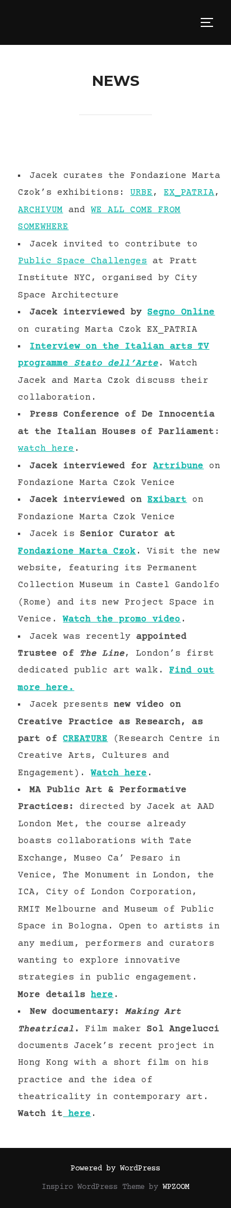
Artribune (178, 466)
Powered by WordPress (115, 1168)
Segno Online (181, 312)
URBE (141, 192)
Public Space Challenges (82, 261)
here (102, 995)
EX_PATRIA (189, 192)
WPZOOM (176, 1187)
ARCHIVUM (40, 210)
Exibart (167, 500)
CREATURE (85, 739)
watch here (46, 448)
